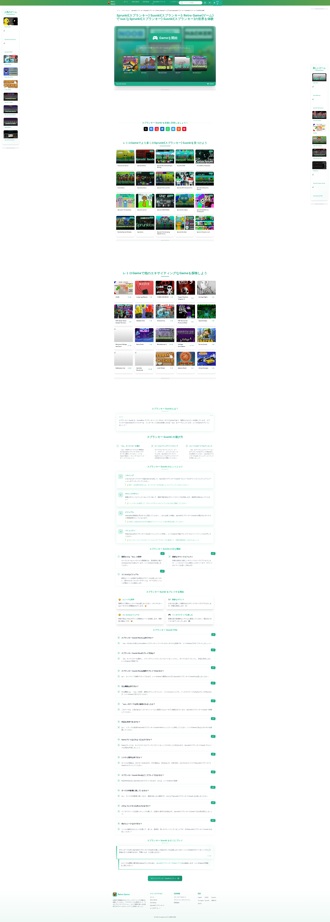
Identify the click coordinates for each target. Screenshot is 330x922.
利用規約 (176, 903)
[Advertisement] (10, 174)
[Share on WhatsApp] (168, 129)
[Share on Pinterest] (184, 129)
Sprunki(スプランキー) (158, 3)
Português (201, 900)
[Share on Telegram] (173, 129)
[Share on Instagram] (157, 129)
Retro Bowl (135, 2)
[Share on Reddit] (179, 129)
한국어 (200, 903)
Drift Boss (146, 2)
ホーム (126, 2)
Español (213, 897)
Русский (207, 900)
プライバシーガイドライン (182, 900)
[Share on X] (146, 129)
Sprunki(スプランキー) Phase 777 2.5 (169, 863)
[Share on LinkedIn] (162, 129)
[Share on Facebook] (151, 129)
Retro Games (126, 10)
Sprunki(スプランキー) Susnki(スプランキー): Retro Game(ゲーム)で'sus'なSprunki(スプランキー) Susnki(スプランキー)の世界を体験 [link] (168, 10)
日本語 (206, 897)
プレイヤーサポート (180, 897)
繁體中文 (213, 900)
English (200, 897)
